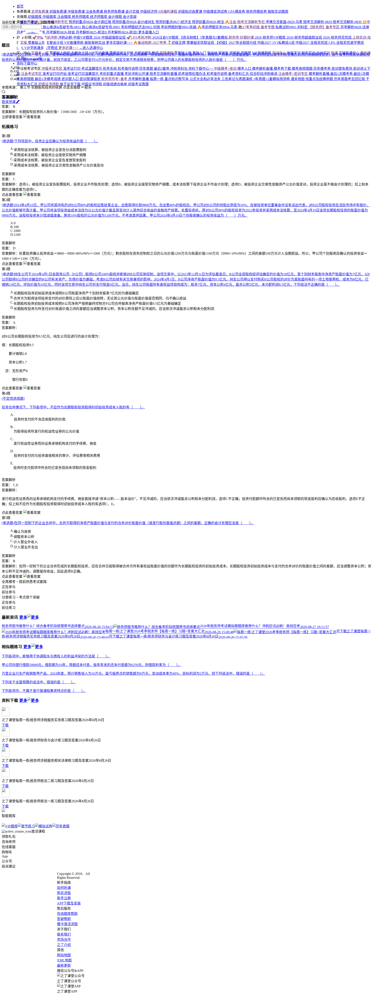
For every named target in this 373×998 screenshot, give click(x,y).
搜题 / (35, 22)
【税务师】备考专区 (324, 27)
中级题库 (50, 17)
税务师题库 (81, 17)
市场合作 (64, 939)
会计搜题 (115, 17)
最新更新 (64, 965)
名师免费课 (39, 11)
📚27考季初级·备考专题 (256, 27)
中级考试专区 (52, 68)
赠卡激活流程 (67, 924)
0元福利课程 (168, 11)
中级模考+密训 (225, 68)
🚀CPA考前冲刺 (139, 37)
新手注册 (64, 898)
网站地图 (64, 955)
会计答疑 (130, 17)
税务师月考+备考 (114, 79)
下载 (5, 725)
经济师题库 (99, 17)
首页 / (25, 22)
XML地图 (64, 960)
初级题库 (35, 17)
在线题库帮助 (67, 913)
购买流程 (64, 893)
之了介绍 (64, 945)
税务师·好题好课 (242, 37)
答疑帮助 (64, 919)
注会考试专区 (32, 74)
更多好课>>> (68, 48)
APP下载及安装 (69, 903)
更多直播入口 (148, 32)
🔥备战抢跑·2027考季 (150, 42)
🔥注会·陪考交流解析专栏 (245, 22)
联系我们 (64, 934)
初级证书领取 (49, 84)
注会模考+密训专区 (293, 74)
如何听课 (64, 888)
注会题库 (64, 17)
